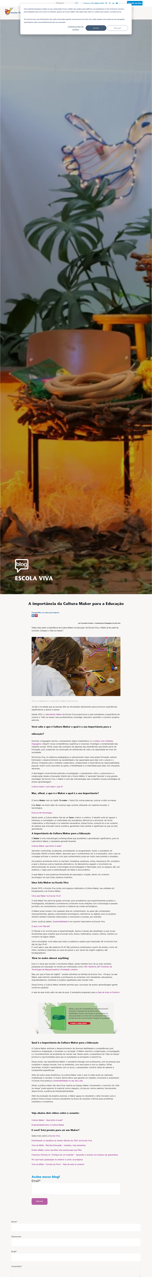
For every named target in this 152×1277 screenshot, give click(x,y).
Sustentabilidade (60, 921)
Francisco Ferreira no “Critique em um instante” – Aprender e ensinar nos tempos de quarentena (75, 1155)
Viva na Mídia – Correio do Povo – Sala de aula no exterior (58, 1164)
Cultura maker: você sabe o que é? (47, 786)
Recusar (117, 28)
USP (85, 966)
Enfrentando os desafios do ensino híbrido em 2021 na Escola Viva (62, 1140)
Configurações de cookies (76, 28)
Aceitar (96, 28)
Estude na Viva (135, 3)
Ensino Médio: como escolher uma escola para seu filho (57, 1150)
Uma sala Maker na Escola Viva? (46, 896)
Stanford (92, 966)
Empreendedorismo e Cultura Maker (48, 1125)
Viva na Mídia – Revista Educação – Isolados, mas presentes (59, 1145)
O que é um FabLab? (41, 926)
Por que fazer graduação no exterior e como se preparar (57, 1159)
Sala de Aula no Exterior (108, 992)
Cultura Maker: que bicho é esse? (47, 846)
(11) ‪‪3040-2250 (97, 3)
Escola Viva (54, 1136)
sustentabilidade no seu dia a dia (68, 1080)
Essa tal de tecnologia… (42, 813)
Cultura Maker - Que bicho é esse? (47, 1120)
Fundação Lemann (69, 969)
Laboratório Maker (53, 714)
